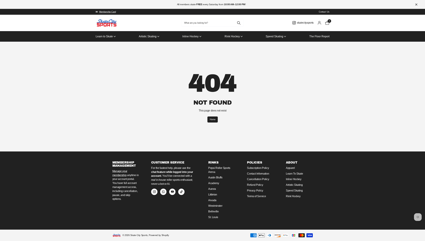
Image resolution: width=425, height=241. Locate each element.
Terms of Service (256, 196)
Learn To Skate (294, 173)
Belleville (213, 211)
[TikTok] (181, 192)
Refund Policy (255, 184)
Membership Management (124, 164)
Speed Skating (294, 190)
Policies (254, 162)
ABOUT (291, 162)
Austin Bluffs (215, 177)
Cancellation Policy (258, 179)
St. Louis (213, 217)
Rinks (213, 162)
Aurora (212, 188)
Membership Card (107, 12)
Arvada (212, 200)
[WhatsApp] (163, 192)
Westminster (215, 205)
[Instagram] (154, 192)
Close (416, 4)
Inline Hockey (293, 179)
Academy (213, 183)
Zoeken (238, 23)
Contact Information (258, 173)
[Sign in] (319, 23)
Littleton (212, 194)
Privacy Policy (255, 190)
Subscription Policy (258, 168)
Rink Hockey (293, 196)
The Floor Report (319, 36)
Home (212, 119)
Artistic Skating (294, 184)
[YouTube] (172, 192)
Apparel (290, 168)
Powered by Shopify (159, 235)
